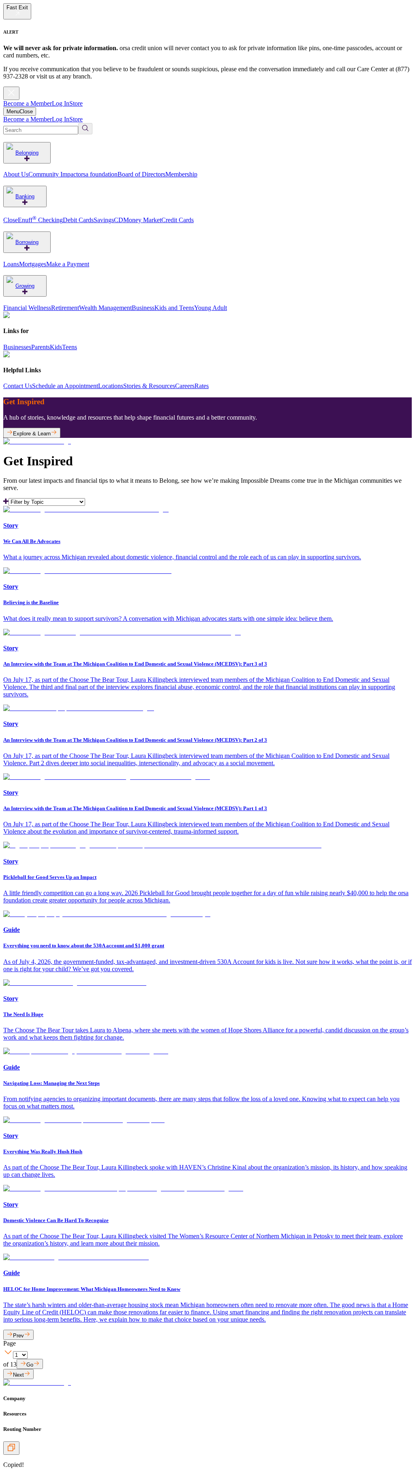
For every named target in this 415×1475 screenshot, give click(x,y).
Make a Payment (67, 264)
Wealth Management (105, 307)
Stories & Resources (149, 385)
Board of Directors (141, 174)
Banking (24, 196)
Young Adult (210, 307)
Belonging (27, 153)
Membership (181, 174)
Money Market (142, 219)
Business (143, 307)
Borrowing (27, 242)
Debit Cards (78, 219)
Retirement (65, 307)
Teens (69, 347)
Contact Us (17, 385)
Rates (202, 385)
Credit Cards (177, 219)
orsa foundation (98, 174)
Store (76, 103)
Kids (56, 347)
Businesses (17, 347)
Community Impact (53, 174)
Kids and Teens (174, 307)
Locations (110, 385)
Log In (60, 103)
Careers (185, 385)
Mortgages (32, 264)
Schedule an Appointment (65, 385)
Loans (11, 264)
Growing (24, 286)
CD (118, 219)
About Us (15, 174)
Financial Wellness (27, 307)
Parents (40, 347)
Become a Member (27, 103)
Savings (104, 219)
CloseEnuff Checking (33, 219)
